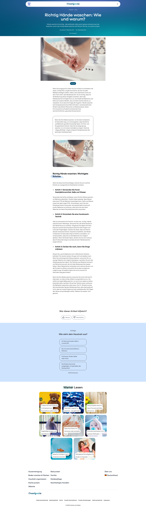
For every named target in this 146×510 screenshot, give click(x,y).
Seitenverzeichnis (97, 500)
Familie (54, 475)
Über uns (108, 472)
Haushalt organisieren (37, 479)
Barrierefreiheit (53, 500)
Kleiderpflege (56, 479)
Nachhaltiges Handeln (60, 483)
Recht (61, 500)
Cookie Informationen (70, 500)
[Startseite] (73, 4)
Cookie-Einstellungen (84, 500)
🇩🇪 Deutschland (111, 475)
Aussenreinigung (35, 472)
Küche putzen (34, 483)
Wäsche (31, 486)
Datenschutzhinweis (42, 500)
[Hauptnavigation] (118, 4)
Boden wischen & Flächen (38, 475)
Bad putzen (55, 472)
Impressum (107, 500)
